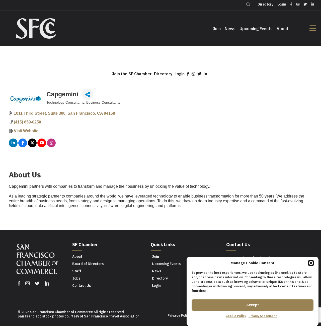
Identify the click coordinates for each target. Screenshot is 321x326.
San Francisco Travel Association (111, 316)
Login (180, 74)
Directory (163, 74)
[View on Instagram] (51, 146)
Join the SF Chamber (132, 74)
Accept (252, 304)
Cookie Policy (236, 316)
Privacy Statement (263, 316)
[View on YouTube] (41, 146)
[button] (310, 263)
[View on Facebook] (22, 146)
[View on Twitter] (32, 146)
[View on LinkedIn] (13, 146)
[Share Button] (87, 94)
